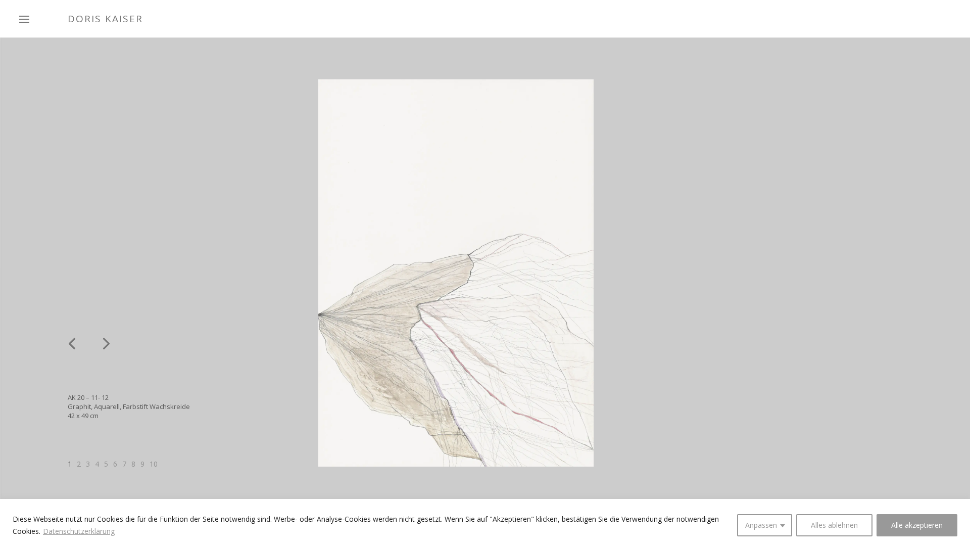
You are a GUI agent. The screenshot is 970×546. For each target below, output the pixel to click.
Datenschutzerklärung (79, 531)
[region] (485, 522)
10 (154, 464)
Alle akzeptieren (917, 525)
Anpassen (761, 525)
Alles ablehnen (834, 525)
